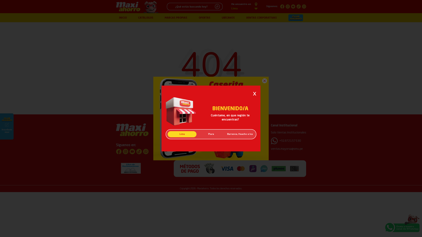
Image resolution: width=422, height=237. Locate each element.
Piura (211, 134)
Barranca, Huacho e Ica (240, 134)
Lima (182, 134)
